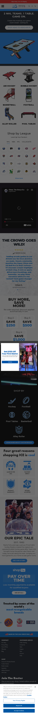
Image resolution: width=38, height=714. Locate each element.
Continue (10, 362)
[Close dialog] (36, 344)
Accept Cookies (19, 710)
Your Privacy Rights (19, 700)
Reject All (19, 705)
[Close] (35, 687)
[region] (19, 699)
